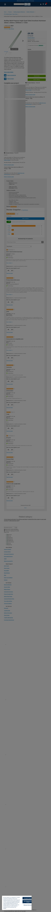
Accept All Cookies (28, 898)
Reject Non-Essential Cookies (28, 901)
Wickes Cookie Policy (11, 908)
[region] (17, 903)
